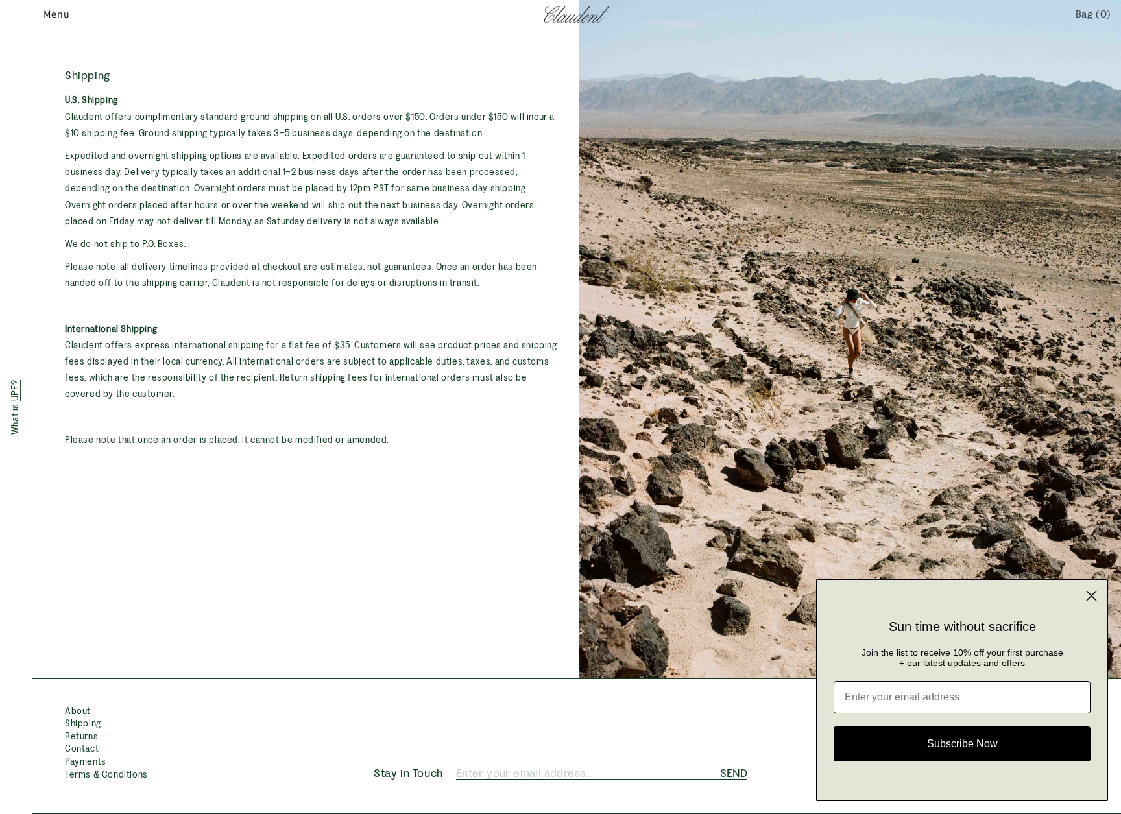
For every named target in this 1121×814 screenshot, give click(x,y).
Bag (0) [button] (1093, 14)
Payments (85, 762)
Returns (81, 736)
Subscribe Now (962, 743)
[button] (46, 14)
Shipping (83, 723)
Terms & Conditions (106, 775)
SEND (733, 773)
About (78, 711)
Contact (82, 749)
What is (16, 406)
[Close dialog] (1091, 595)
